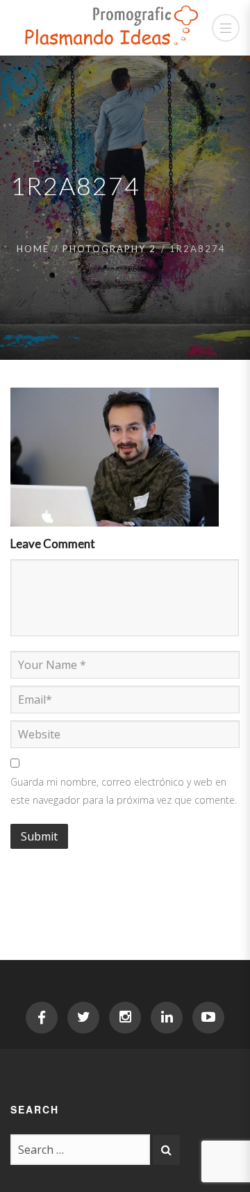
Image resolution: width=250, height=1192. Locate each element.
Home (33, 248)
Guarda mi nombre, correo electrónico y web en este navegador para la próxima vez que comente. (123, 790)
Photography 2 (109, 248)
